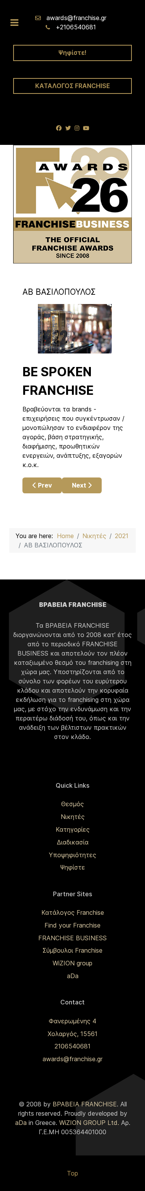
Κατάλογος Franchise (72, 912)
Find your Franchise (72, 925)
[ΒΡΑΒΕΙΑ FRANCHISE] (72, 203)
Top (72, 1173)
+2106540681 (76, 27)
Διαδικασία (73, 842)
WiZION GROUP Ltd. (89, 1122)
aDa (72, 976)
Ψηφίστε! (72, 52)
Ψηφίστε (72, 867)
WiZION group (72, 963)
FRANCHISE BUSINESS (72, 938)
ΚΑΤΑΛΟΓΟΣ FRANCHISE (72, 86)
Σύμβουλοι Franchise (72, 950)
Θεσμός (72, 804)
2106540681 (72, 1046)
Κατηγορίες (73, 829)
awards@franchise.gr (76, 18)
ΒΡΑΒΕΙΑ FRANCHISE (85, 1104)
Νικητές (73, 817)
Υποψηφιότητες (72, 855)
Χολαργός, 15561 (72, 1034)
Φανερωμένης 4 (72, 1021)
